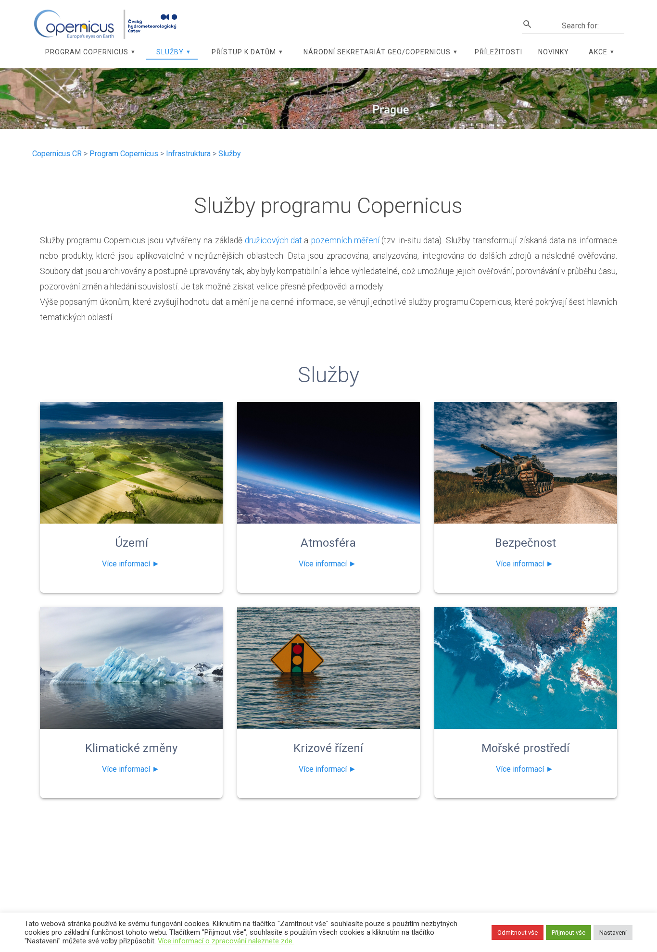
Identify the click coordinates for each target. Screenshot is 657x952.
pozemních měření (346, 240)
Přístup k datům (244, 52)
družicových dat (274, 240)
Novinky (553, 52)
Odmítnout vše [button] (517, 932)
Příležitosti (498, 52)
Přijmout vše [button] (568, 932)
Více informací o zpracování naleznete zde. (226, 941)
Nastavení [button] (613, 932)
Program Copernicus (86, 52)
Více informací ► (131, 563)
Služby (170, 52)
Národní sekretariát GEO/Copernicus (377, 52)
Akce (598, 52)
